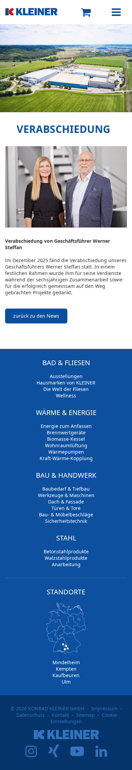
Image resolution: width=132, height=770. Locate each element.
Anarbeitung (66, 564)
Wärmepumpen (66, 452)
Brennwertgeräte (66, 432)
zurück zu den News (36, 316)
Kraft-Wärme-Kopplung (66, 458)
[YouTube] (77, 754)
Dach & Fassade (66, 501)
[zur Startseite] (35, 8)
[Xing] (53, 754)
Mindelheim (66, 662)
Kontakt (60, 715)
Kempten (66, 669)
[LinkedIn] (101, 754)
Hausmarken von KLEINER (66, 382)
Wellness (66, 395)
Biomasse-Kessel (66, 439)
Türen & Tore (66, 508)
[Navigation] (111, 12)
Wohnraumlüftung (66, 445)
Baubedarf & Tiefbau (66, 489)
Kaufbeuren (66, 675)
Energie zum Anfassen (66, 426)
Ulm (66, 681)
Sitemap (85, 715)
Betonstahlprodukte (66, 551)
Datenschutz (30, 715)
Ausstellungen (66, 376)
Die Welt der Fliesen (66, 389)
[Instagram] (31, 754)
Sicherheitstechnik (66, 521)
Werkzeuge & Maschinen (66, 495)
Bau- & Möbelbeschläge (66, 514)
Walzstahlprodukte (66, 558)
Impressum (104, 708)
